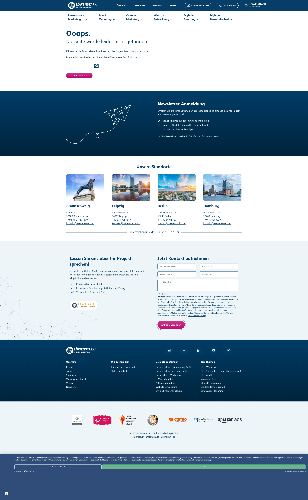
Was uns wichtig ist (76, 378)
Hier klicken (175, 333)
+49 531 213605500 (77, 219)
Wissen (70, 382)
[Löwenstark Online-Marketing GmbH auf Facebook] (184, 350)
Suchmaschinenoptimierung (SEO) (173, 366)
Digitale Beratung (189, 17)
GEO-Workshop (209, 366)
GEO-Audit (206, 374)
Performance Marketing (76, 17)
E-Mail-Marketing (165, 378)
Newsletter (71, 386)
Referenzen (140, 5)
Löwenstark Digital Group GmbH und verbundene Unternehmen (190, 299)
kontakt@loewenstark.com (80, 223)
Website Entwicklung (161, 17)
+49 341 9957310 (121, 219)
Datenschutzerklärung (210, 136)
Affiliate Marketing (165, 382)
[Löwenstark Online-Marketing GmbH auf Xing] (228, 350)
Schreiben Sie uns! (200, 5)
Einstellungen (126, 460)
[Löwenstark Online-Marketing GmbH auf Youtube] (213, 350)
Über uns (121, 5)
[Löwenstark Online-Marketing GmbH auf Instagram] (169, 350)
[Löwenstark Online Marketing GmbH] (82, 5)
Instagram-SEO (208, 378)
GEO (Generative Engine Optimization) (221, 370)
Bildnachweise (168, 436)
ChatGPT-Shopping (211, 382)
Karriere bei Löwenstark (123, 366)
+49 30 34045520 (167, 219)
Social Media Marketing (168, 374)
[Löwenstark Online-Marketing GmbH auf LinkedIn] (198, 350)
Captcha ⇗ (182, 336)
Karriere (156, 5)
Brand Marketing (105, 17)
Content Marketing (132, 17)
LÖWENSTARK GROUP (255, 5)
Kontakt (70, 366)
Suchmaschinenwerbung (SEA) (171, 370)
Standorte (71, 374)
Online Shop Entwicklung (169, 390)
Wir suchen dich (120, 361)
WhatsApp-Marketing (212, 390)
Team (69, 370)
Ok (204, 467)
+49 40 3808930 (212, 219)
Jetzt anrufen (229, 5)
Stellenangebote (119, 370)
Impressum (138, 436)
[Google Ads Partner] (77, 420)
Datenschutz (152, 436)
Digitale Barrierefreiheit (219, 17)
